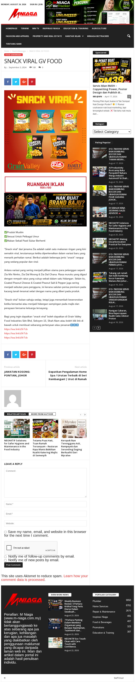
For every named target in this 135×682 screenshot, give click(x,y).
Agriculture (99, 28)
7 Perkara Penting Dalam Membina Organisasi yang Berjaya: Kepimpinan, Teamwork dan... (75, 625)
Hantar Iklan (73, 36)
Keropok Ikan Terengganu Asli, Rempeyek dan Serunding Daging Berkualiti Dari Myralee (71, 448)
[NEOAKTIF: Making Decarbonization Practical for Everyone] (100, 243)
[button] (129, 36)
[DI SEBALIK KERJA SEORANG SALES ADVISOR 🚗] (100, 212)
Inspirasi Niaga (51, 28)
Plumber (97, 601)
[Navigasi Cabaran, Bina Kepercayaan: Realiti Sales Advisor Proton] (100, 314)
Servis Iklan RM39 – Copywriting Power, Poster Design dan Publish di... (110, 89)
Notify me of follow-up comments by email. (41, 556)
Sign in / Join (36, 4)
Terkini (25, 28)
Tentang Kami (14, 43)
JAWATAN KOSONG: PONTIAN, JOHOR (17, 373)
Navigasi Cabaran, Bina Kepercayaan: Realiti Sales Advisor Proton (119, 314)
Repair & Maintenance (104, 611)
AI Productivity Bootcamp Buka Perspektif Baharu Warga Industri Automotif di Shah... (119, 173)
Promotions (98, 627)
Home (6, 51)
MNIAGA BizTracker (98, 36)
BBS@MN (97, 96)
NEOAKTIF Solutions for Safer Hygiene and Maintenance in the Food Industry (16, 445)
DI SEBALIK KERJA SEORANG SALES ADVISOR (117, 210)
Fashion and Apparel (17, 36)
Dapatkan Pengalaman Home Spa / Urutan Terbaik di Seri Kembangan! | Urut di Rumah (68, 375)
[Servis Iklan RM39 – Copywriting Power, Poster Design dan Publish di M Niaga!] (112, 70)
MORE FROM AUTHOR (42, 414)
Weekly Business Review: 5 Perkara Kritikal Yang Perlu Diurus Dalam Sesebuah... (74, 606)
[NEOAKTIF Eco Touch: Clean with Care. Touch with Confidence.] (55, 642)
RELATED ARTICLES (16, 414)
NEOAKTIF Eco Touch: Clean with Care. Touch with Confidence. (75, 642)
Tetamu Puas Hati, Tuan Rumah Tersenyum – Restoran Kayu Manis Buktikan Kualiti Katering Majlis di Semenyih (45, 448)
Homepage (11, 28)
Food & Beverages (19, 51)
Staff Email (51, 4)
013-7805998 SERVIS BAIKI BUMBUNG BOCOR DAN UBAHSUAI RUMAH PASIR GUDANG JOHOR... (119, 193)
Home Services (100, 606)
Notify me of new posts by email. (33, 560)
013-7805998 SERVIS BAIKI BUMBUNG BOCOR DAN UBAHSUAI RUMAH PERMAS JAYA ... (119, 259)
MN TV (35, 28)
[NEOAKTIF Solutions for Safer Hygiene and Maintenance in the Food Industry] (17, 428)
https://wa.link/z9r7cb (16, 329)
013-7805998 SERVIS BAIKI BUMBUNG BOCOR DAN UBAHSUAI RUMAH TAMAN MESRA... (119, 154)
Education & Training (75, 28)
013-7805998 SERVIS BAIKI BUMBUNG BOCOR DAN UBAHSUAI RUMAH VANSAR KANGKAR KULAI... (119, 296)
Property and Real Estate (47, 36)
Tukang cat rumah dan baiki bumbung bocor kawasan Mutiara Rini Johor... (118, 277)
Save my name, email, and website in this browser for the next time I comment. (45, 533)
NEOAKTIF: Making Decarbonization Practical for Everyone (120, 242)
